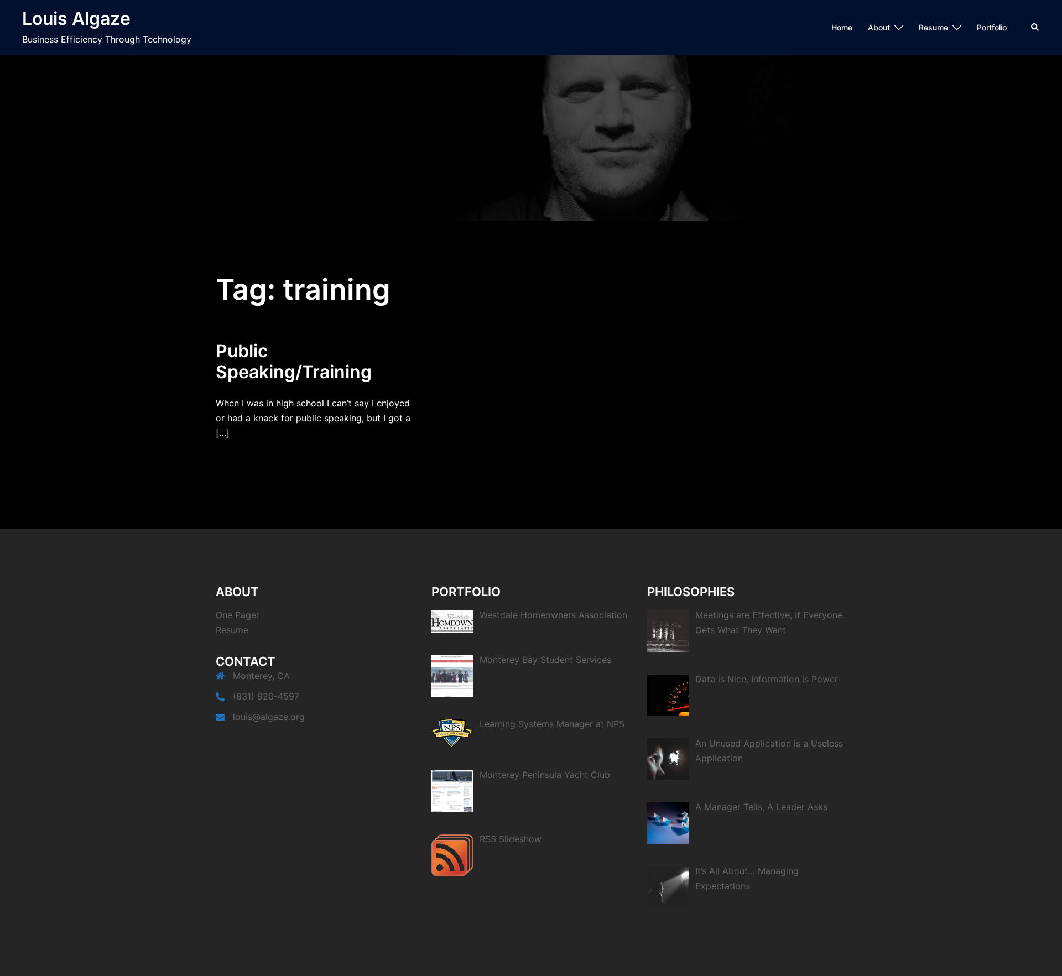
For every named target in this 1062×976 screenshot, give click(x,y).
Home (841, 27)
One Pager (237, 614)
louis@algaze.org (269, 716)
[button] (1035, 27)
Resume (933, 27)
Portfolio (992, 27)
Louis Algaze (76, 18)
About (879, 27)
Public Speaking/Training (294, 361)
